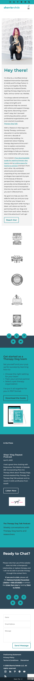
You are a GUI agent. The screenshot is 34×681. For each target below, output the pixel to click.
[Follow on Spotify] (21, 1)
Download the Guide (15, 398)
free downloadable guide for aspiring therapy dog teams (16, 160)
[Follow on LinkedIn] (13, 1)
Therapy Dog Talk (10, 124)
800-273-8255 (16, 582)
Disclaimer (24, 660)
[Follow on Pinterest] (17, 1)
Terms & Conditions (10, 660)
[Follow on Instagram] (10, 1)
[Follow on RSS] (29, 1)
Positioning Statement (12, 655)
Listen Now (10, 491)
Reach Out (11, 220)
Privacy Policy (8, 657)
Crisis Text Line (12, 585)
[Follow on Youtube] (25, 1)
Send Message (22, 645)
